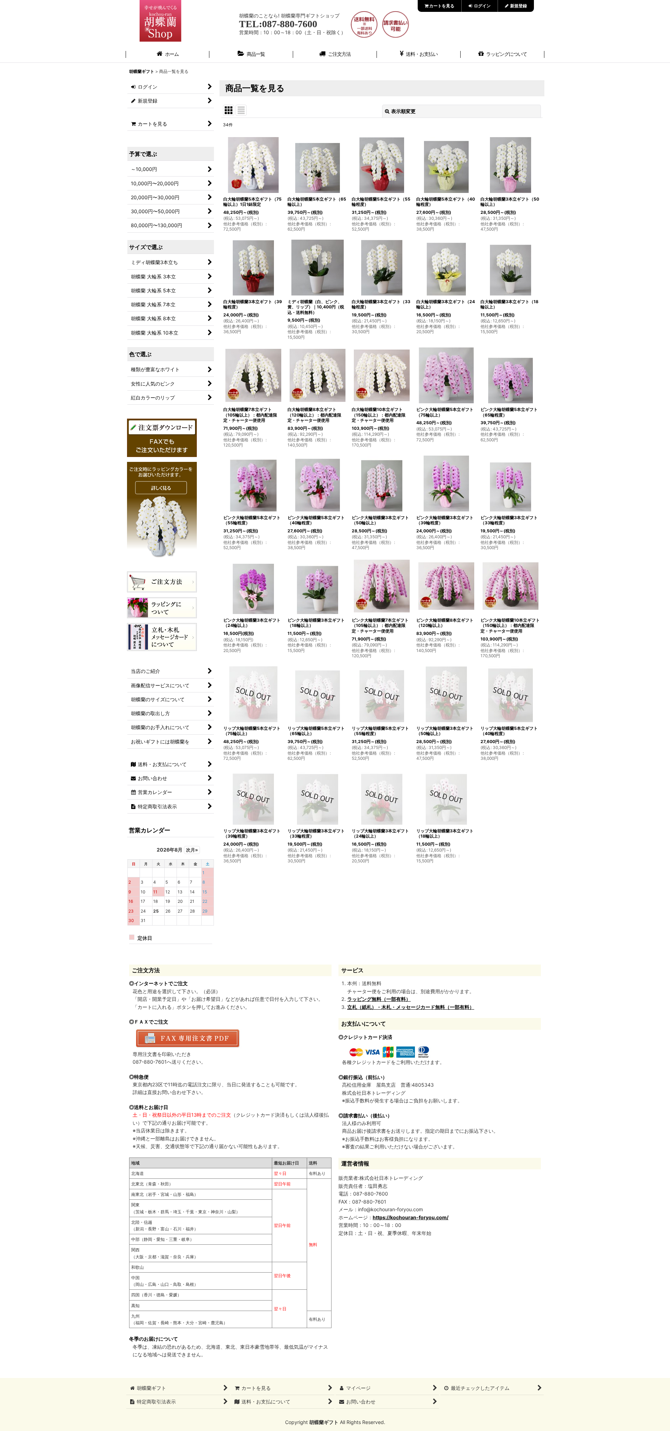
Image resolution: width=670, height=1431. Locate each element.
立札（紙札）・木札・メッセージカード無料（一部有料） (410, 1007)
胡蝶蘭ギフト (323, 1422)
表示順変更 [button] (403, 111)
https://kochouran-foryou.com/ (410, 1217)
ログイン (482, 5)
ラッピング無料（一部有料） (379, 999)
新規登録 (518, 5)
